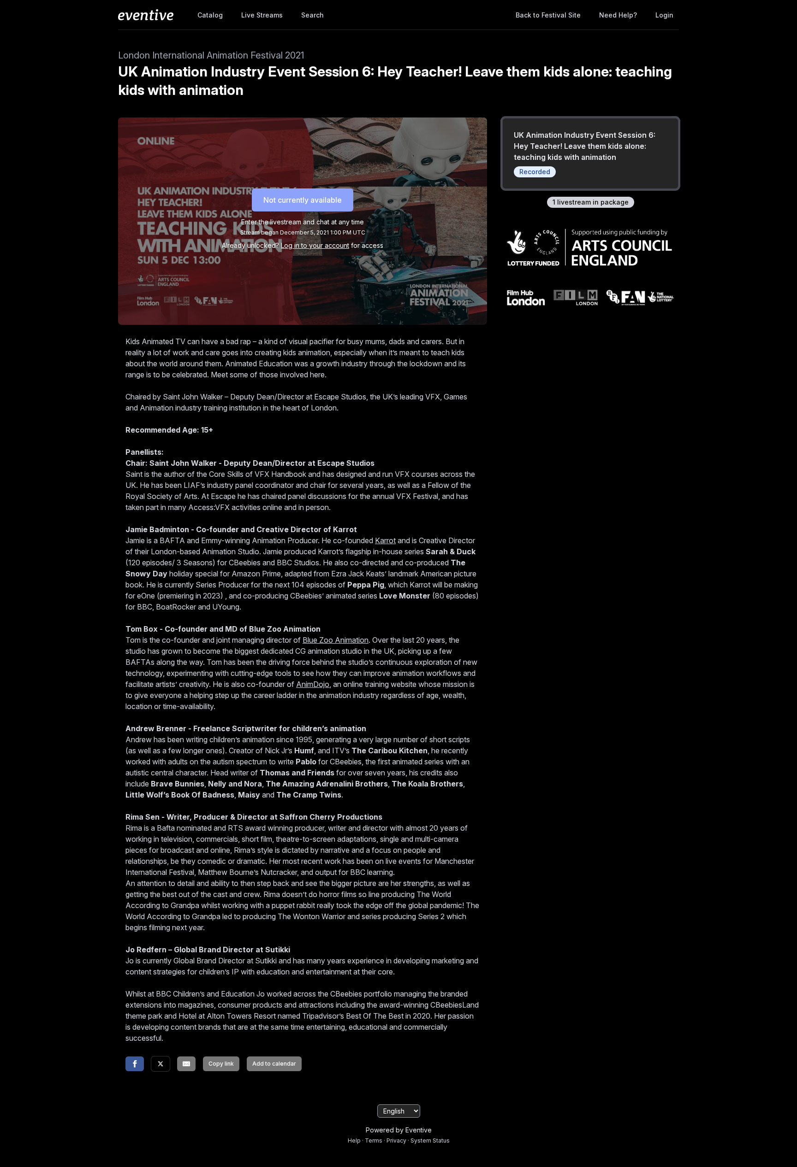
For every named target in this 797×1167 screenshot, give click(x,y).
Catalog (210, 15)
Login (664, 15)
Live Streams (262, 15)
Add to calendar (274, 1063)
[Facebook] (134, 1063)
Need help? (618, 15)
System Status (430, 1140)
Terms (373, 1140)
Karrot (385, 540)
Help (354, 1140)
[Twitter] (160, 1063)
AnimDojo (312, 684)
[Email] (186, 1063)
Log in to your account (315, 245)
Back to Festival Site (548, 15)
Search (312, 15)
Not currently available (302, 200)
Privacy (396, 1140)
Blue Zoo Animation (336, 640)
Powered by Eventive (399, 1130)
